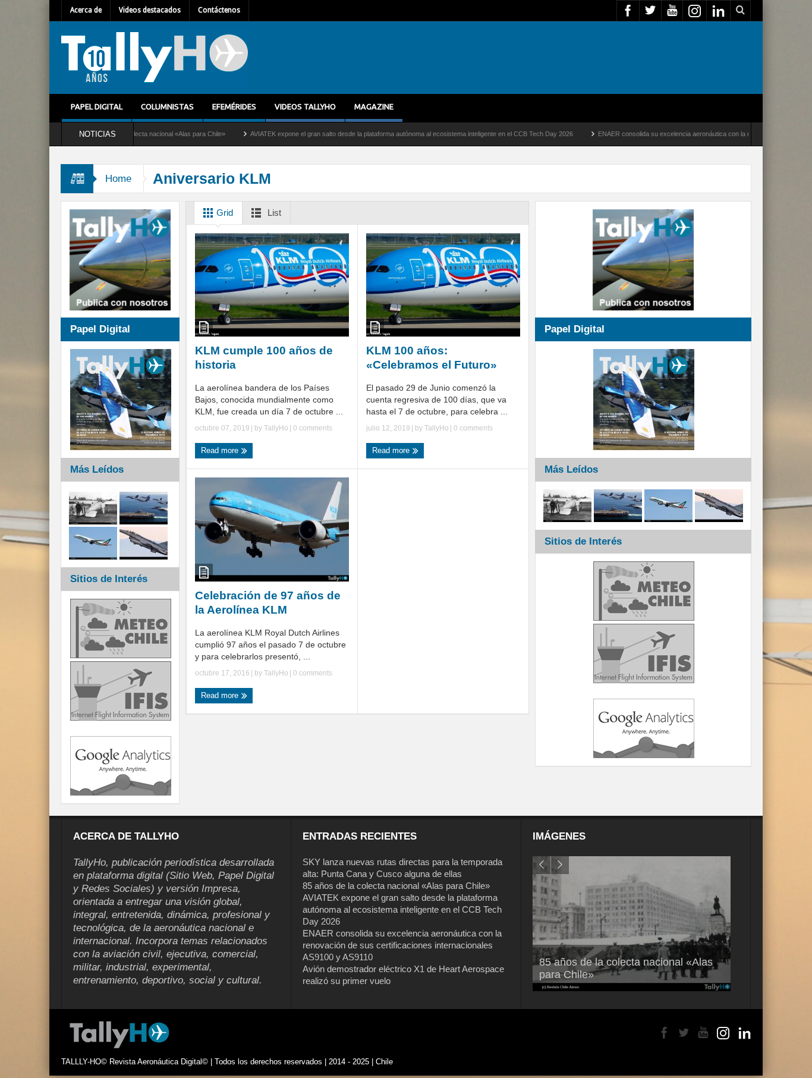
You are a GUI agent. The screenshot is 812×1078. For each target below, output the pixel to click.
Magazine (374, 106)
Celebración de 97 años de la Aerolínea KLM (268, 602)
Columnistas (167, 106)
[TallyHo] (154, 57)
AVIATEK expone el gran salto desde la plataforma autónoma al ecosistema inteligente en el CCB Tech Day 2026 (363, 133)
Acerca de (86, 10)
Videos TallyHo (305, 106)
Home (118, 178)
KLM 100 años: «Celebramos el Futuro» (431, 357)
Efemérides (234, 106)
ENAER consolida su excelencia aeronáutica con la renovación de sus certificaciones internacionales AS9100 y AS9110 (402, 945)
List (273, 213)
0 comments (311, 428)
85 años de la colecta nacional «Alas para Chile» (396, 886)
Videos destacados (150, 10)
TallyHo (276, 428)
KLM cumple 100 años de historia (264, 357)
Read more (221, 450)
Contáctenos (219, 10)
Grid (223, 213)
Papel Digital (96, 106)
